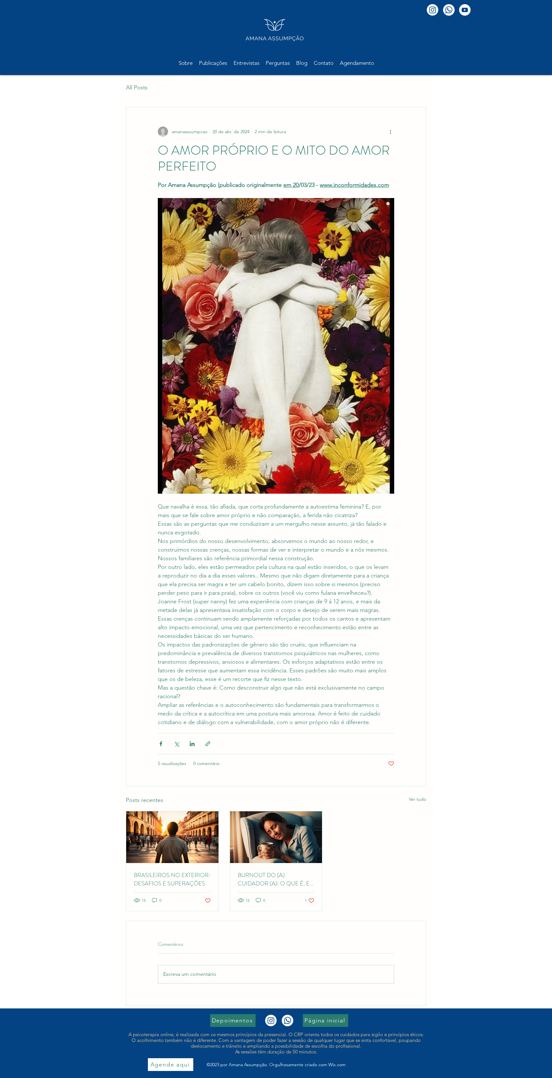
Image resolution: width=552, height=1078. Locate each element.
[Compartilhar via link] (208, 744)
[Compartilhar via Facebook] (161, 744)
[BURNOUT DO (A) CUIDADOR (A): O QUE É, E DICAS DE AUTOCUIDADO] (276, 837)
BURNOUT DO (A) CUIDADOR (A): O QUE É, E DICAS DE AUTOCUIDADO (274, 879)
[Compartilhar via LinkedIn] (192, 744)
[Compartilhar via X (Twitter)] (176, 744)
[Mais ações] (390, 131)
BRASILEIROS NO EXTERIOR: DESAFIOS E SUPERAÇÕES (172, 879)
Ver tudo (417, 799)
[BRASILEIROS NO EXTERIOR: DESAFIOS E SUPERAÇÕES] (172, 837)
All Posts (137, 87)
